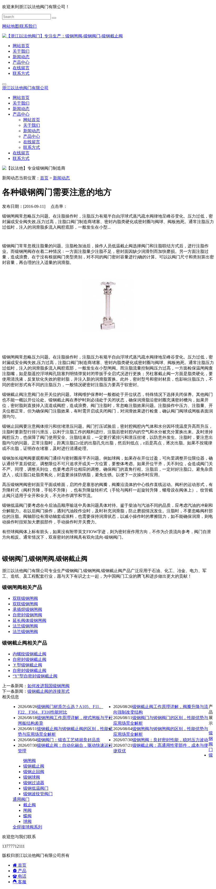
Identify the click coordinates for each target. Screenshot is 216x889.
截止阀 (29, 805)
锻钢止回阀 (33, 771)
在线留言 (21, 68)
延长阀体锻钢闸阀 (29, 620)
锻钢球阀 (31, 777)
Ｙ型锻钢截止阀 (27, 665)
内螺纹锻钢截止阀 (29, 654)
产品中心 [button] (21, 114)
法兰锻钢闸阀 (25, 626)
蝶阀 (27, 816)
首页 (44, 178)
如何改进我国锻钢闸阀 (48, 686)
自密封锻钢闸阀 (27, 615)
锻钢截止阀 (33, 766)
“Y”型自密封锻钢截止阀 (35, 676)
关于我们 (21, 51)
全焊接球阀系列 (27, 827)
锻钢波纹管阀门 (38, 794)
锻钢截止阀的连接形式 (48, 691)
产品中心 (21, 62)
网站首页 (21, 45)
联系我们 (28, 26)
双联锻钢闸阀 (25, 598)
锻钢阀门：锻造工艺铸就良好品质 (68, 740)
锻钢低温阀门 (35, 788)
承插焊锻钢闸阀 (27, 609)
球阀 (27, 821)
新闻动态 (21, 57)
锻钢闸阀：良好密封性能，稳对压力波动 (170, 740)
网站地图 (10, 26)
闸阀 (27, 810)
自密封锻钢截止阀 (29, 659)
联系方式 (21, 73)
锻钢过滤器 (33, 782)
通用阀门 (21, 799)
